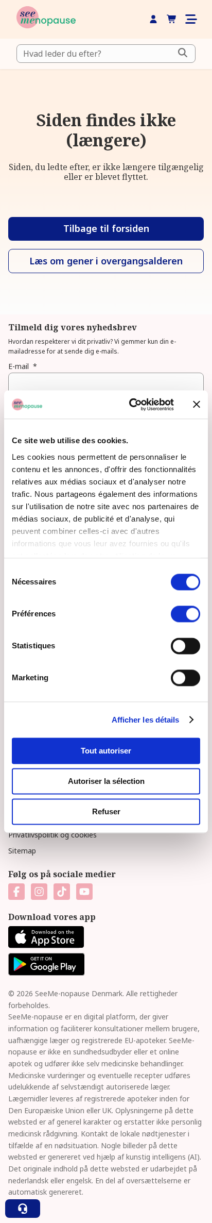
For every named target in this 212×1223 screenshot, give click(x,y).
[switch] (185, 614)
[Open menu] (190, 19)
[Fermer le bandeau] (196, 404)
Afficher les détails (146, 719)
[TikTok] (62, 891)
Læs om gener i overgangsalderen (106, 261)
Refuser (106, 811)
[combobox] (106, 53)
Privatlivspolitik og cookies (52, 835)
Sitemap (22, 851)
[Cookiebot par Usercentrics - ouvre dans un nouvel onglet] (131, 404)
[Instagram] (39, 891)
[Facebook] (16, 891)
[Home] (46, 19)
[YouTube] (84, 891)
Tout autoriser (106, 750)
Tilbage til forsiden (106, 228)
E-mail (22, 366)
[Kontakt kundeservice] (22, 1208)
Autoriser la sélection (106, 781)
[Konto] (153, 19)
